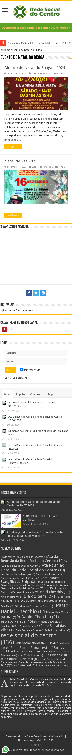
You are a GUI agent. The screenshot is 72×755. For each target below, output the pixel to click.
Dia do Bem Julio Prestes (40, 600)
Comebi (34, 578)
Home (6, 49)
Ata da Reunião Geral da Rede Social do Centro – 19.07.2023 (33, 503)
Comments (36, 394)
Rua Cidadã (55, 655)
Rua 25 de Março (30, 655)
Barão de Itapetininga (18, 574)
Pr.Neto (10, 617)
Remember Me (31, 369)
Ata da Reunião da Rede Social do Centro (32, 558)
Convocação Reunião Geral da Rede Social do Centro (35, 587)
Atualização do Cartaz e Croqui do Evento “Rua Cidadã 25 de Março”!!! (35, 534)
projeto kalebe (17, 621)
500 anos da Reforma (33, 557)
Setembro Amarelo (31, 662)
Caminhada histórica (49, 574)
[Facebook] (29, 293)
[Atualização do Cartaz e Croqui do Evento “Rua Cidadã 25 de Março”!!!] (3, 532)
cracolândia (52, 588)
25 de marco (10, 556)
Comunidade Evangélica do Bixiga (30, 580)
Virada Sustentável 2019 (54, 665)
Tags (50, 394)
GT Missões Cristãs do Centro (35, 606)
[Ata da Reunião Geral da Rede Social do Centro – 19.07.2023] (3, 502)
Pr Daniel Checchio (37, 616)
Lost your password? (17, 377)
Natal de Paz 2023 (20, 161)
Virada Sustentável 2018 (25, 665)
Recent (7, 394)
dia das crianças (12, 596)
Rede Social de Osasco (30, 630)
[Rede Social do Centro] (36, 11)
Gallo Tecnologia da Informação (45, 736)
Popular (20, 394)
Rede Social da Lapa (27, 626)
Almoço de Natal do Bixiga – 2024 (34, 67)
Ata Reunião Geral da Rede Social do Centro (33, 567)
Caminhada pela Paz (14, 578)
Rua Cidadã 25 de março (21, 659)
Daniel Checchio (54, 592)
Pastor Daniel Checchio (35, 608)
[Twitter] (36, 293)
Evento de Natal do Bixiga (45, 73)
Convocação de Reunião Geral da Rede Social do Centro (33, 583)
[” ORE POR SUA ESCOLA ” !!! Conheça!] (11, 521)
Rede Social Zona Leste (33, 648)
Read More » (13, 146)
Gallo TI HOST (45, 740)
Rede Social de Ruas (57, 630)
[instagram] (43, 293)
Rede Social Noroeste (32, 643)
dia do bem (39, 596)
